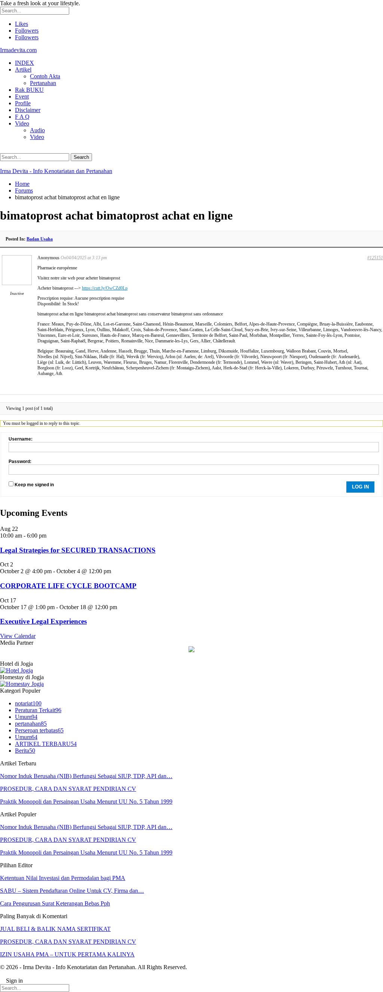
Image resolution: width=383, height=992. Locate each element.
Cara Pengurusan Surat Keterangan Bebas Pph (55, 903)
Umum (26, 717)
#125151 (375, 257)
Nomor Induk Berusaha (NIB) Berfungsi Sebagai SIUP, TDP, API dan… (86, 776)
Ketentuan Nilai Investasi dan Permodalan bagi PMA (62, 878)
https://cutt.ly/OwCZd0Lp (105, 288)
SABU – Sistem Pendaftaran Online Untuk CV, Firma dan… (72, 890)
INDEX (24, 63)
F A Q (22, 117)
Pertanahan (43, 83)
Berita (25, 750)
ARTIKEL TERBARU (46, 744)
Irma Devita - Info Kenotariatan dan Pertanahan (56, 171)
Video (22, 123)
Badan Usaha (40, 239)
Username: (21, 439)
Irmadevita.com (18, 50)
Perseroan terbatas (39, 730)
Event (22, 96)
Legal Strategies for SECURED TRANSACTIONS (78, 550)
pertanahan (31, 723)
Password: (20, 461)
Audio (37, 130)
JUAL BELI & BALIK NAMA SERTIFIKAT (55, 929)
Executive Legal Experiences (43, 621)
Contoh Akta (45, 76)
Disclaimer (27, 110)
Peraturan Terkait (38, 710)
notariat (28, 703)
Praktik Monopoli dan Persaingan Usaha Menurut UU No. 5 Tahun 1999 (86, 801)
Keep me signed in (34, 484)
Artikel (23, 69)
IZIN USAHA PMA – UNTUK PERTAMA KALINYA (67, 954)
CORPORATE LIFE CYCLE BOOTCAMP (68, 586)
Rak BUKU (29, 90)
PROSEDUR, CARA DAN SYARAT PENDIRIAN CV (68, 789)
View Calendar (18, 636)
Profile (23, 103)
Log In (360, 487)
